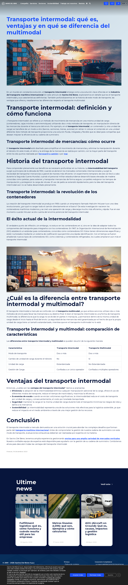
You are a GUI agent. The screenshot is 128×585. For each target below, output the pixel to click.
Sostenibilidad (53, 3)
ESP (123, 3)
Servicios (33, 3)
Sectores (42, 3)
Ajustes (110, 575)
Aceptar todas (78, 575)
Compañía (24, 3)
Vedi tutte (105, 484)
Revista (82, 3)
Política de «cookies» (72, 564)
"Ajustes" (23, 572)
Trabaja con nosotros (68, 3)
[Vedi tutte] (112, 484)
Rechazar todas (95, 575)
